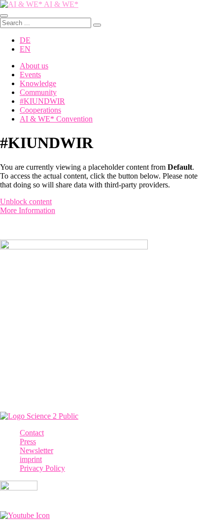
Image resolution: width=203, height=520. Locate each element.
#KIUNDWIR (42, 101)
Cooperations (40, 110)
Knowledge (38, 83)
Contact (32, 432)
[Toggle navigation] (4, 15)
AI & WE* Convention (56, 119)
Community (38, 92)
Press (28, 441)
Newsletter (36, 450)
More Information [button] (27, 210)
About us (34, 65)
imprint (31, 459)
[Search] (97, 25)
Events (30, 74)
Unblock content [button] (26, 201)
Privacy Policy (42, 468)
